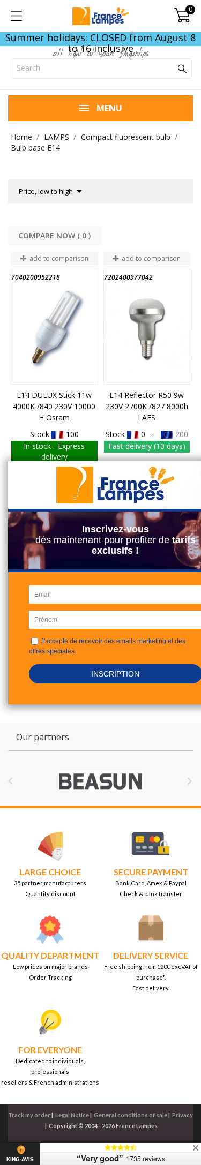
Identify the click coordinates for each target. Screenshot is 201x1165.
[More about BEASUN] (100, 781)
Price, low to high (52, 191)
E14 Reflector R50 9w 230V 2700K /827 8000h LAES (147, 406)
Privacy (182, 1114)
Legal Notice (72, 1114)
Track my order (29, 1114)
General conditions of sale (130, 1114)
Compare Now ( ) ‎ (55, 235)
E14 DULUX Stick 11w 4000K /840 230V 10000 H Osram (54, 406)
